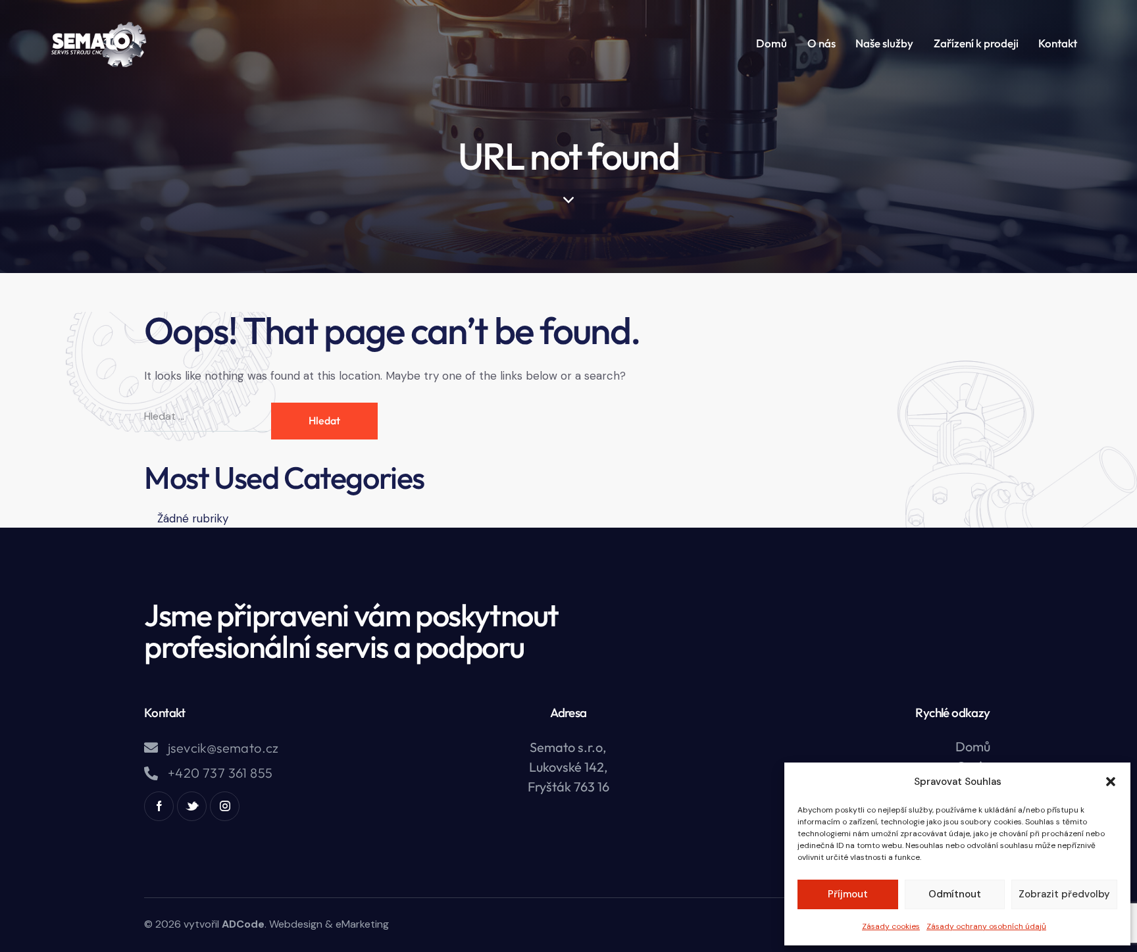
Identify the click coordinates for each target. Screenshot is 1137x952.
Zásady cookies (891, 926)
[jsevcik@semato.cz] (151, 748)
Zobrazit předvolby (1064, 894)
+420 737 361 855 (220, 773)
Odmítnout (954, 894)
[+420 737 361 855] (151, 773)
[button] (1110, 781)
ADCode (243, 924)
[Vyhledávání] (207, 416)
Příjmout (848, 894)
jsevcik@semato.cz (223, 748)
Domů (972, 746)
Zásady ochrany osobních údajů (986, 926)
